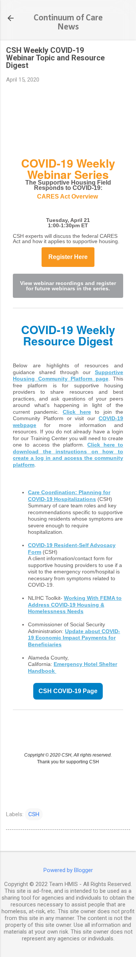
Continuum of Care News (68, 23)
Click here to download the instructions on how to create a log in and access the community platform (68, 455)
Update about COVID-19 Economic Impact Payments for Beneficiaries (74, 637)
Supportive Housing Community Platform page (68, 375)
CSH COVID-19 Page (68, 691)
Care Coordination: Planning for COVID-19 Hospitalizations (69, 495)
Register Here (68, 257)
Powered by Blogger (68, 870)
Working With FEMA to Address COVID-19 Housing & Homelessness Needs (75, 604)
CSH (33, 814)
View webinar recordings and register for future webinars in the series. (68, 285)
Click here (77, 412)
